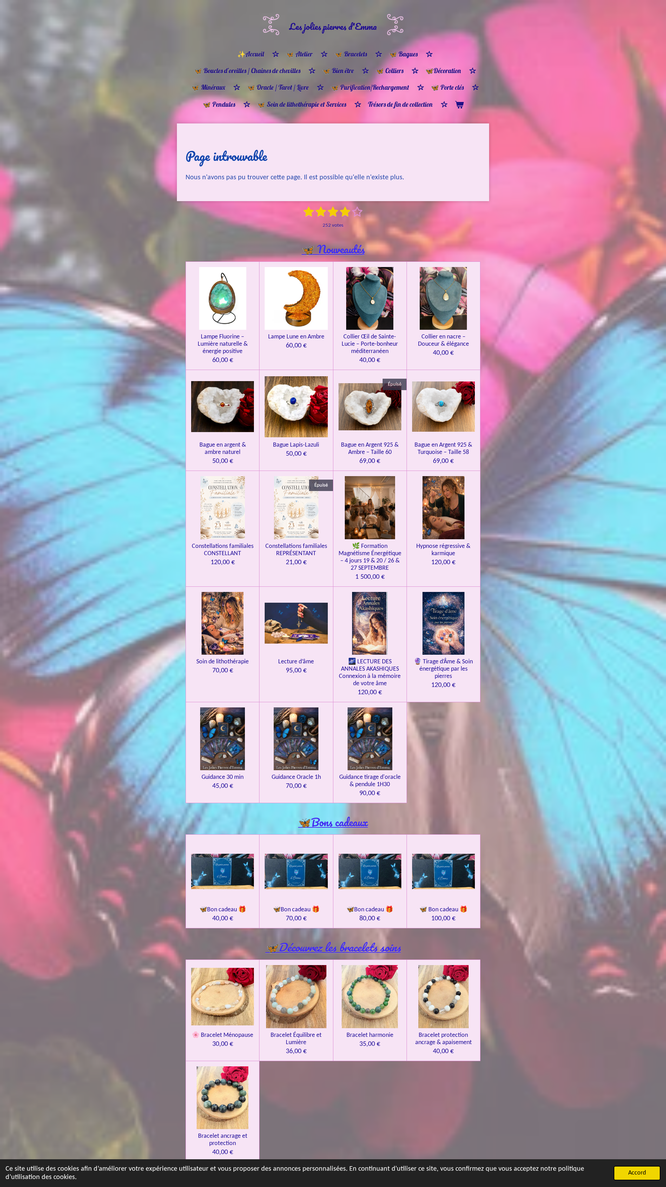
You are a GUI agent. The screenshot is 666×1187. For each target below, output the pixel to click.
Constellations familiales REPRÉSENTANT (296, 550)
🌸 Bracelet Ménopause (222, 1035)
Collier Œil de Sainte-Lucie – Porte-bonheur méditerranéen (370, 344)
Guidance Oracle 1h (296, 777)
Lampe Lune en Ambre (296, 337)
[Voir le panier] (459, 104)
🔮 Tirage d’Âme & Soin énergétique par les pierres (443, 669)
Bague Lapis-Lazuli (296, 445)
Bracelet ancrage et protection (222, 1140)
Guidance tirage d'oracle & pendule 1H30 (370, 781)
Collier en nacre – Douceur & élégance (443, 340)
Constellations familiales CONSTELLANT (223, 550)
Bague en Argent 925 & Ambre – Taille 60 (370, 449)
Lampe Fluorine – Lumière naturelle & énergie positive (223, 344)
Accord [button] (637, 1173)
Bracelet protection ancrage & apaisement (443, 1039)
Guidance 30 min (223, 777)
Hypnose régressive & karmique (443, 550)
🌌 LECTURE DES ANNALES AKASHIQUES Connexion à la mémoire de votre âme (370, 673)
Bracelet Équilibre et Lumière (296, 1039)
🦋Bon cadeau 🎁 (222, 909)
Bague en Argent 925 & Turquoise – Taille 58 (443, 449)
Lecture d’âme (296, 662)
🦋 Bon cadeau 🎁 (443, 909)
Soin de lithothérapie (222, 662)
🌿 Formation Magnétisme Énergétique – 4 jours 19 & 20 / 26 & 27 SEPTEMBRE (370, 557)
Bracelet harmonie (370, 1035)
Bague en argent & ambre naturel (222, 449)
